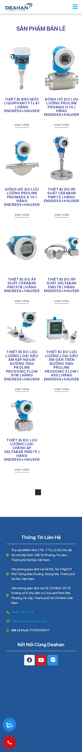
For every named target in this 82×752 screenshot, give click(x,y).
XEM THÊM (22, 125)
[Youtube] (41, 660)
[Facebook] (29, 660)
